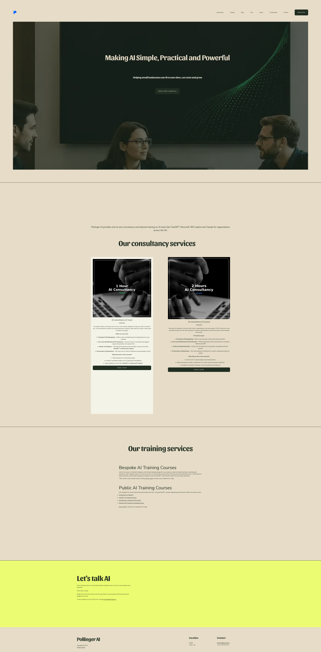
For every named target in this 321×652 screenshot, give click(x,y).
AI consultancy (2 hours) (199, 322)
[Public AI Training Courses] (160, 483)
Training (232, 12)
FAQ (251, 12)
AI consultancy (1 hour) (122, 320)
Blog (242, 12)
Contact (286, 12)
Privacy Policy (81, 647)
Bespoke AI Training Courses (147, 468)
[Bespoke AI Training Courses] (160, 463)
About (261, 12)
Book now (301, 12)
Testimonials (273, 12)
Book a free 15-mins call (167, 91)
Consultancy (220, 12)
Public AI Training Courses (145, 488)
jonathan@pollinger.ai (109, 599)
